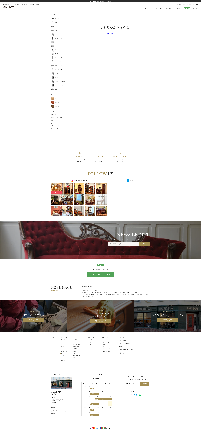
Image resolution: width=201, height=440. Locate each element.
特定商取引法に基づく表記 (126, 349)
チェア (56, 22)
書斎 (52, 123)
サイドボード (58, 46)
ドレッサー (58, 50)
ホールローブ (58, 58)
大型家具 (57, 77)
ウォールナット (59, 106)
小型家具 (57, 73)
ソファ (56, 26)
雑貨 (56, 89)
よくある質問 (175, 4)
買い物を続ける (111, 33)
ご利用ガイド (178, 8)
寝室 (52, 120)
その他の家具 (58, 69)
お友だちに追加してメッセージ (100, 274)
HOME (52, 337)
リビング (53, 115)
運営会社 (189, 4)
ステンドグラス (59, 85)
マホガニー (58, 102)
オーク (56, 98)
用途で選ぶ (105, 337)
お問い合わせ (182, 4)
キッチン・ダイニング (56, 117)
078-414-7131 (56, 400)
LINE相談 (187, 8)
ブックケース (58, 38)
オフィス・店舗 (55, 128)
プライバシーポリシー (125, 343)
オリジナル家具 (59, 65)
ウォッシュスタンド (60, 81)
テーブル (57, 18)
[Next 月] (110, 378)
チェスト (57, 42)
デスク (56, 30)
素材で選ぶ (91, 337)
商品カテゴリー (64, 337)
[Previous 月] (83, 378)
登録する (144, 244)
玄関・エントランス (56, 126)
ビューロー (58, 34)
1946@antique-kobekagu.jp (57, 404)
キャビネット (58, 54)
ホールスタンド (59, 61)
